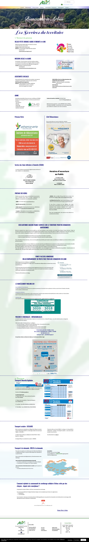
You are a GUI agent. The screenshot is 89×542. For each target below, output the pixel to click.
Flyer (29, 273)
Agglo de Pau (32, 530)
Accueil (42, 527)
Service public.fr (32, 527)
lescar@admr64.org (30, 201)
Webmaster (54, 527)
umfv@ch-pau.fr (49, 334)
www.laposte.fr (31, 212)
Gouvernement (32, 528)
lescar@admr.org (67, 99)
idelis (59, 452)
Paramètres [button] (70, 540)
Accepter (83, 540)
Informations (44, 530)
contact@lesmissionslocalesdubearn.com (27, 68)
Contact (43, 529)
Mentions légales (56, 529)
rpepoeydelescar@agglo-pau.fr (25, 51)
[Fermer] (87, 540)
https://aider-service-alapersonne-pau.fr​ (63, 197)
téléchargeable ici (25, 392)
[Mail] (21, 532)
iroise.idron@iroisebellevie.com (27, 208)
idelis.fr (57, 434)
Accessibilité (55, 530)
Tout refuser (76, 540)
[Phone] (21, 529)
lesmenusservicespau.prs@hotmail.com (64, 201)
